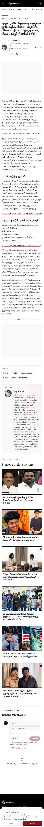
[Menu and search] (3, 3)
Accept (32, 823)
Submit (34, 738)
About (4, 806)
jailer (6, 373)
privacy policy (20, 819)
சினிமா (11, 9)
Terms (17, 806)
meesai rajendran (19, 378)
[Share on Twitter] (40, 47)
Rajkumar (15, 40)
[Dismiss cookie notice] (41, 812)
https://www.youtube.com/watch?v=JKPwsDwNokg (21, 245)
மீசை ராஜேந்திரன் (26, 373)
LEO (15, 373)
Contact (24, 806)
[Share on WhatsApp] (36, 47)
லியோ (5, 378)
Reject (11, 823)
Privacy (10, 806)
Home (4, 9)
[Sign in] (40, 3)
